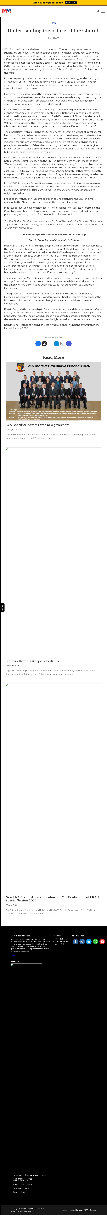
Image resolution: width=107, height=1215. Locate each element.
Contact (71, 1210)
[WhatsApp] (95, 941)
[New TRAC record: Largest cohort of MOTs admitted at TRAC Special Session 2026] (53, 788)
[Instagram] (82, 941)
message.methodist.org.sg (23, 1184)
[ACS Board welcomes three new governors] (53, 391)
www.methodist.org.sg (22, 1188)
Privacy (79, 1210)
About (64, 1210)
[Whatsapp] (50, 343)
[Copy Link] (69, 343)
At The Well (59, 944)
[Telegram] (56, 343)
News (53, 22)
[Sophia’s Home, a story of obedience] (53, 552)
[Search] (97, 11)
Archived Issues (61, 941)
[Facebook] (38, 343)
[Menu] (103, 11)
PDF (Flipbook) (61, 939)
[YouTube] (102, 941)
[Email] (62, 343)
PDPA (86, 1210)
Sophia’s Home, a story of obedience (33, 661)
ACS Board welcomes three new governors (37, 425)
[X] (44, 343)
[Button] (103, 2)
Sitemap (93, 1210)
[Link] (12, 11)
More (13, 955)
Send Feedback (19, 1192)
